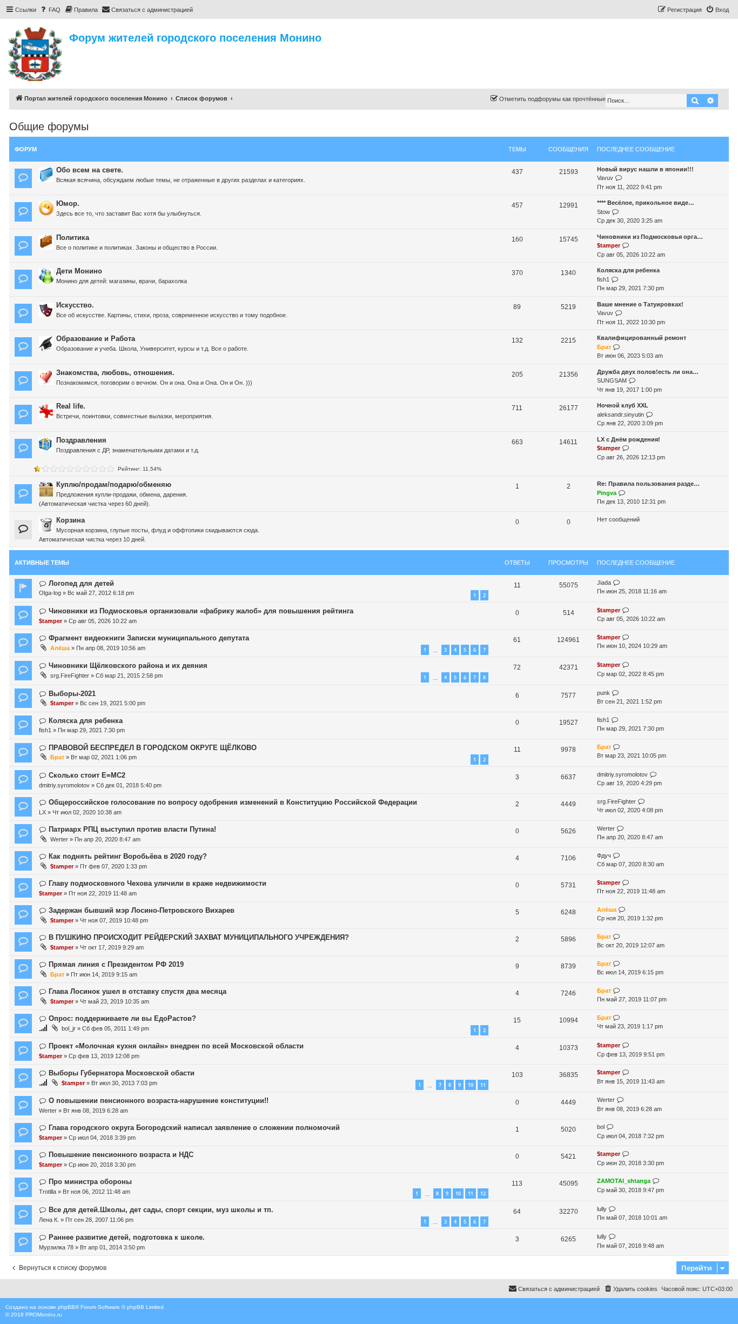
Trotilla (47, 1191)
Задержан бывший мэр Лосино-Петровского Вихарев (141, 910)
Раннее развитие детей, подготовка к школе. (127, 1237)
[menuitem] (50, 9)
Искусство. (75, 305)
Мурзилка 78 (56, 1247)
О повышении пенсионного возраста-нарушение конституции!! (159, 1100)
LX (42, 812)
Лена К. (49, 1219)
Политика (72, 237)
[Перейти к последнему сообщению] (617, 582)
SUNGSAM (612, 380)
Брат (604, 347)
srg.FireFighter (69, 675)
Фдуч (604, 855)
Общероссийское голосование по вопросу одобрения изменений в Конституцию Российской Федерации (233, 802)
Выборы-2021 (72, 694)
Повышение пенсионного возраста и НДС (121, 1155)
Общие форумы (49, 126)
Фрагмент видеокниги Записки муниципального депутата (149, 638)
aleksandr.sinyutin (620, 414)
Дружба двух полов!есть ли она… (648, 372)
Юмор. (67, 203)
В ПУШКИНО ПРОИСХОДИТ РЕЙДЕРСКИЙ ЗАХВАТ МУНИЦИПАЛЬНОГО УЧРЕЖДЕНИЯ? (199, 937)
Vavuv (605, 178)
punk (603, 693)
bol (601, 1127)
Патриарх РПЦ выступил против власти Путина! (132, 829)
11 (483, 1084)
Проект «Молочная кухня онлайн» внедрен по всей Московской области (176, 1046)
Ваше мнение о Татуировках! (640, 304)
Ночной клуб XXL (622, 405)
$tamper (608, 245)
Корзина (70, 520)
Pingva (606, 493)
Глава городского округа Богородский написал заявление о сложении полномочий (194, 1128)
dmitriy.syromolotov (64, 785)
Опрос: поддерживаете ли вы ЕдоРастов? (122, 1018)
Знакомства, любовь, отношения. (115, 373)
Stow (603, 212)
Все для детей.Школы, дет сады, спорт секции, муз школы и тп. (161, 1210)
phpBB (66, 1307)
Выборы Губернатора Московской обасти (121, 1073)
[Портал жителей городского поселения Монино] (36, 52)
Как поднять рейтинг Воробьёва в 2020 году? (128, 856)
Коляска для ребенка (628, 270)
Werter (59, 839)
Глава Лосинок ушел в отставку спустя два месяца (137, 991)
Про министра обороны (90, 1182)
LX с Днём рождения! (628, 439)
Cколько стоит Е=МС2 (87, 775)
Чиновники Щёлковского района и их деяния (128, 665)
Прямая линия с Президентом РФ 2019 (116, 964)
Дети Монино (79, 271)
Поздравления (81, 440)
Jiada (604, 582)
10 (470, 1084)
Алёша (60, 648)
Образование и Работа (95, 339)
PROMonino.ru (43, 1315)
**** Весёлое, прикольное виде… (645, 202)
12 (483, 1193)
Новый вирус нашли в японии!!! (645, 169)
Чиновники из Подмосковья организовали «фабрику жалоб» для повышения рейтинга (201, 611)
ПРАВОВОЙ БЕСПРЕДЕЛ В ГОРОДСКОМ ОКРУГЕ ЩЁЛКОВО (153, 748)
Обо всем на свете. (89, 170)
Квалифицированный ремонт (641, 338)
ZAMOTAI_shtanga (623, 1181)
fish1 (603, 279)
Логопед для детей (81, 583)
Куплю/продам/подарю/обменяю (113, 484)
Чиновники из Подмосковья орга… (650, 236)
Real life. (70, 406)
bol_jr (69, 1028)
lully (602, 1209)
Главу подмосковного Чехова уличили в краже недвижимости (157, 883)
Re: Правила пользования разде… (648, 483)
